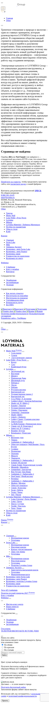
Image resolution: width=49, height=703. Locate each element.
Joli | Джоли (16, 495)
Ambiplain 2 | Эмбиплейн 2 (22, 474)
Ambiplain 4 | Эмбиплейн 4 (22, 442)
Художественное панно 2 (22, 394)
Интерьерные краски (20, 538)
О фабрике (10, 267)
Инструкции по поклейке (17, 296)
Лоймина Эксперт (14, 247)
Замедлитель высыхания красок (24, 570)
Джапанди (15, 458)
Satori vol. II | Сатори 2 (20, 428)
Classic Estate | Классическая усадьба (26, 465)
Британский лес (18, 396)
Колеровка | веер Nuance (16, 579)
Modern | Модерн (18, 483)
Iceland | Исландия (19, 463)
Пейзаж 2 (15, 383)
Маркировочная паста (20, 574)
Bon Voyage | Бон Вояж (21, 472)
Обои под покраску (19, 485)
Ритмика (14, 479)
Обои (3, 209)
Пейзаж (14, 387)
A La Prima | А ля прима (21, 399)
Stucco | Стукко (17, 504)
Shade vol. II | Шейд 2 (20, 403)
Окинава (15, 453)
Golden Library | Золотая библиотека (26, 401)
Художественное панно (21, 408)
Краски (4, 236)
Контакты (10, 271)
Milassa (9, 222)
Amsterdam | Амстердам (21, 469)
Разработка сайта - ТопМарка (13, 318)
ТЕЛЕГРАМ (6, 631)
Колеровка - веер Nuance (16, 251)
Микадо (14, 456)
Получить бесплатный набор (13, 687)
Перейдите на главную (11, 182)
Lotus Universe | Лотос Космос (24, 499)
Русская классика (18, 390)
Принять (5, 701)
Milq (8, 245)
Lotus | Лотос (16, 501)
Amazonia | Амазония (20, 412)
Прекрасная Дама (18, 378)
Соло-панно (16, 353)
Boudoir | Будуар (18, 431)
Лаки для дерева (18, 552)
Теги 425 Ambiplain (9, 590)
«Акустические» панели (21, 358)
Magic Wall (10, 215)
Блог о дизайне (12, 269)
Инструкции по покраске (17, 298)
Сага (13, 364)
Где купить (5, 629)
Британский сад (18, 392)
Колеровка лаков (13, 254)
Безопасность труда (14, 302)
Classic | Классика (18, 488)
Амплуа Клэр (17, 421)
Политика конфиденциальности (15, 314)
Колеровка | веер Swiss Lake (18, 577)
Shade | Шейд (16, 415)
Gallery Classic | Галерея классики (25, 419)
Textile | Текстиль (18, 506)
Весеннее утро (17, 437)
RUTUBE (29, 631)
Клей (8, 231)
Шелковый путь (18, 380)
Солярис (14, 449)
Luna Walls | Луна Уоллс (16, 218)
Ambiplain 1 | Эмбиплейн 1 (22, 481)
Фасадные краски (18, 547)
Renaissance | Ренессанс (21, 433)
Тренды (9, 213)
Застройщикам (12, 282)
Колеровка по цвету (14, 258)
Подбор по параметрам (16, 227)
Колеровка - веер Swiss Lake (18, 249)
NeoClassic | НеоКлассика (22, 476)
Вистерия (15, 374)
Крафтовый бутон (18, 367)
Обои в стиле (11, 229)
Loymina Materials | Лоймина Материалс (23, 225)
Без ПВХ (10, 305)
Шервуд (14, 376)
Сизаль (14, 355)
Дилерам (10, 285)
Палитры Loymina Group (21, 565)
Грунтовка (15, 540)
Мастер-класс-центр (14, 604)
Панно (7, 520)
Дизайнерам (11, 280)
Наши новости (12, 606)
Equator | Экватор (18, 406)
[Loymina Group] (13, 5)
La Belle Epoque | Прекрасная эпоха (26, 424)
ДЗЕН (36, 631)
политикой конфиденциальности (22, 696)
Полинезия (15, 451)
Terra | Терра (16, 508)
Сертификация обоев (15, 300)
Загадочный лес (18, 371)
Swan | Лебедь (17, 490)
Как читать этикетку (15, 293)
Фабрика (5, 263)
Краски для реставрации (21, 549)
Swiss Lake (10, 242)
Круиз (13, 362)
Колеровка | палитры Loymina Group (21, 581)
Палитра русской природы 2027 (18, 593)
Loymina (9, 220)
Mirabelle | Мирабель (20, 467)
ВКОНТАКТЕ (18, 631)
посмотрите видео (18, 184)
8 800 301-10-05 (7, 195)
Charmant (10, 240)
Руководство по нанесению (18, 256)
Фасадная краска (18, 561)
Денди (14, 385)
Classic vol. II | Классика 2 (22, 426)
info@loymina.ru (8, 197)
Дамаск (14, 440)
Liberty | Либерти (18, 417)
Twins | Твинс (17, 492)
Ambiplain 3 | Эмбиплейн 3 (22, 460)
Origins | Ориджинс (19, 410)
